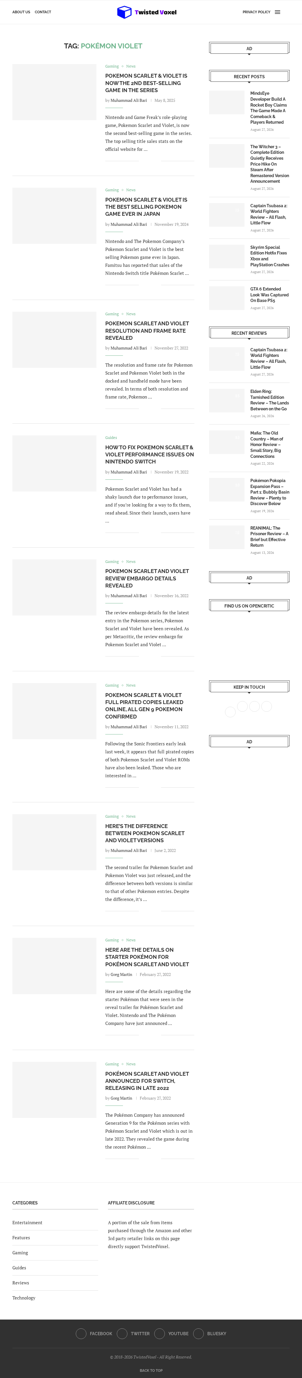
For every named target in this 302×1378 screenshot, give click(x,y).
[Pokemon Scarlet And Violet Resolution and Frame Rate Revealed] (54, 340)
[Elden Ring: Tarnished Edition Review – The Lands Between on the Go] (226, 400)
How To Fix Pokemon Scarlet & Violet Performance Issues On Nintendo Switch (149, 454)
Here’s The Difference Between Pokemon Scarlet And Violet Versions (144, 833)
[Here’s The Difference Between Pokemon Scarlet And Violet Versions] (54, 842)
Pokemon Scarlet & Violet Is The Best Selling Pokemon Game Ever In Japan (146, 207)
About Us (21, 12)
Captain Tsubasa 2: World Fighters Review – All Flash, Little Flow (268, 214)
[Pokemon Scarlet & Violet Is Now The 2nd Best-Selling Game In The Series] (54, 92)
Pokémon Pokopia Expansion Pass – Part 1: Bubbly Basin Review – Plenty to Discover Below (269, 492)
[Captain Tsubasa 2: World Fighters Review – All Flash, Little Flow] (226, 215)
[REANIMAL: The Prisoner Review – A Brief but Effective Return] (226, 537)
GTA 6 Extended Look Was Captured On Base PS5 (269, 295)
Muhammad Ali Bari (129, 100)
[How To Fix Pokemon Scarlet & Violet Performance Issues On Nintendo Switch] (54, 463)
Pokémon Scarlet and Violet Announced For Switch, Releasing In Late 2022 (147, 1081)
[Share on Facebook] (147, 161)
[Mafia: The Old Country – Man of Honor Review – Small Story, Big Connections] (226, 442)
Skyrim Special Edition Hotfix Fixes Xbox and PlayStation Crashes (269, 256)
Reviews (20, 1283)
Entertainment (27, 1222)
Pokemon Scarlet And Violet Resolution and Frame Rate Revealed (147, 330)
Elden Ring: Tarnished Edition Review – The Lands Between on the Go (269, 400)
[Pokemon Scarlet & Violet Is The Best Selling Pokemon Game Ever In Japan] (54, 216)
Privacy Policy (256, 12)
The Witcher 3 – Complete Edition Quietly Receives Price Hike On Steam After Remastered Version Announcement (269, 164)
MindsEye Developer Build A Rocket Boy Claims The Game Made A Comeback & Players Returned (268, 108)
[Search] (287, 12)
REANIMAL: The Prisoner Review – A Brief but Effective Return (269, 537)
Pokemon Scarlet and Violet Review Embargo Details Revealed (147, 578)
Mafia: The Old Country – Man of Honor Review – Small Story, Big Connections (266, 444)
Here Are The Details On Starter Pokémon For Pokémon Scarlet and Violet (147, 957)
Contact (43, 12)
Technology (23, 1298)
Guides (19, 1268)
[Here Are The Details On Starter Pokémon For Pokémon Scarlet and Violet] (54, 966)
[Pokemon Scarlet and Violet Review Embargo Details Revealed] (54, 587)
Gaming (20, 1252)
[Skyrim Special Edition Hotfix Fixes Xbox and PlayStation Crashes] (226, 256)
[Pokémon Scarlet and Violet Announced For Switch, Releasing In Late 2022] (54, 1090)
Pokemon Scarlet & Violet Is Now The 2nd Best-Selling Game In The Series (146, 83)
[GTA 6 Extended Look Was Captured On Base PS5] (226, 298)
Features (21, 1237)
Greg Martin (121, 974)
